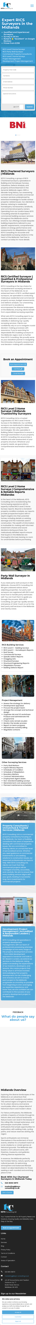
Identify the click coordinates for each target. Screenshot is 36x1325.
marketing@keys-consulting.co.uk (17, 1276)
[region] (18, 1310)
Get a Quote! (7, 1192)
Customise (18, 1317)
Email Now (17, 373)
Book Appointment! (17, 364)
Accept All (18, 1312)
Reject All (18, 1321)
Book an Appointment (11, 1228)
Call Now (17, 369)
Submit (30, 107)
